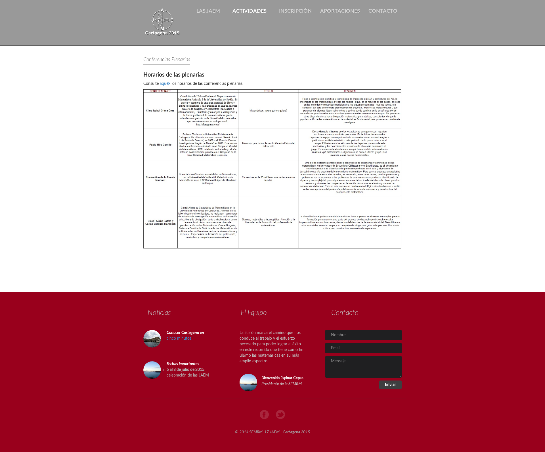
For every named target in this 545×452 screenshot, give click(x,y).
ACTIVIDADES (250, 11)
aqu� (165, 84)
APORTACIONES (340, 11)
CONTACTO (382, 11)
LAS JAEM (208, 11)
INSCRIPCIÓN (295, 11)
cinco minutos (179, 338)
